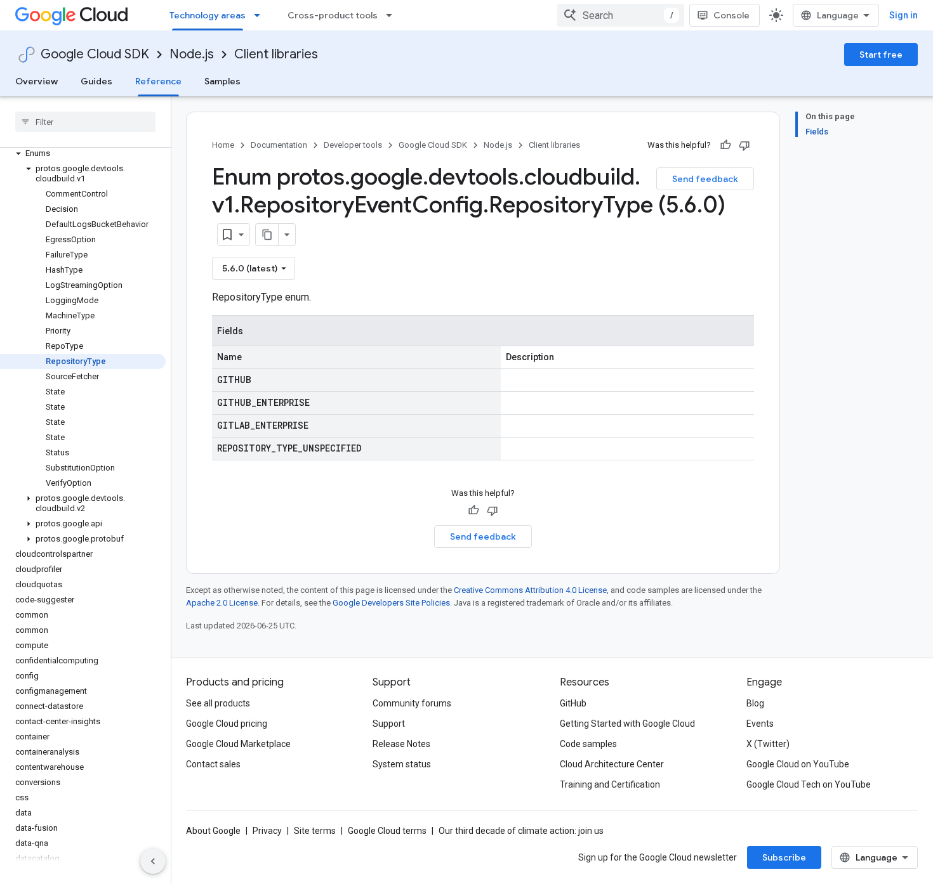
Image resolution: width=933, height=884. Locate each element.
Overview (36, 81)
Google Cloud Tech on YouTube (808, 784)
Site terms (315, 831)
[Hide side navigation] (153, 861)
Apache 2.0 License (222, 603)
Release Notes (401, 744)
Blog (755, 703)
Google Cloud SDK (95, 54)
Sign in (903, 15)
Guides (96, 81)
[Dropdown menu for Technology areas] (261, 15)
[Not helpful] (744, 145)
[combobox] (620, 15)
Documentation (279, 145)
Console (731, 15)
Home (223, 145)
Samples (222, 81)
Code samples (588, 744)
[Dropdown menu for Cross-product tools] (393, 15)
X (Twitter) (768, 744)
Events (760, 723)
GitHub (573, 703)
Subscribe (784, 857)
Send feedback (705, 179)
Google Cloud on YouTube (797, 764)
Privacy (267, 831)
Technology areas (207, 15)
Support (389, 723)
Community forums (412, 703)
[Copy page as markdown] (267, 234)
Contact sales (213, 764)
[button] (83, 153)
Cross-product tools (333, 15)
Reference (158, 81)
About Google (213, 831)
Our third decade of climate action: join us (521, 831)
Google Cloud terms (387, 831)
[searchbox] (85, 122)
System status (402, 764)
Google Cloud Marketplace (238, 744)
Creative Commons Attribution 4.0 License (530, 590)
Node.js (191, 54)
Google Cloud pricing (226, 723)
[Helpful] (725, 145)
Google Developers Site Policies (391, 603)
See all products (218, 703)
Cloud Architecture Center (612, 764)
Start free (881, 54)
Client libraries (276, 54)
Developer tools (353, 145)
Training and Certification (610, 784)
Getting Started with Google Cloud (627, 723)
